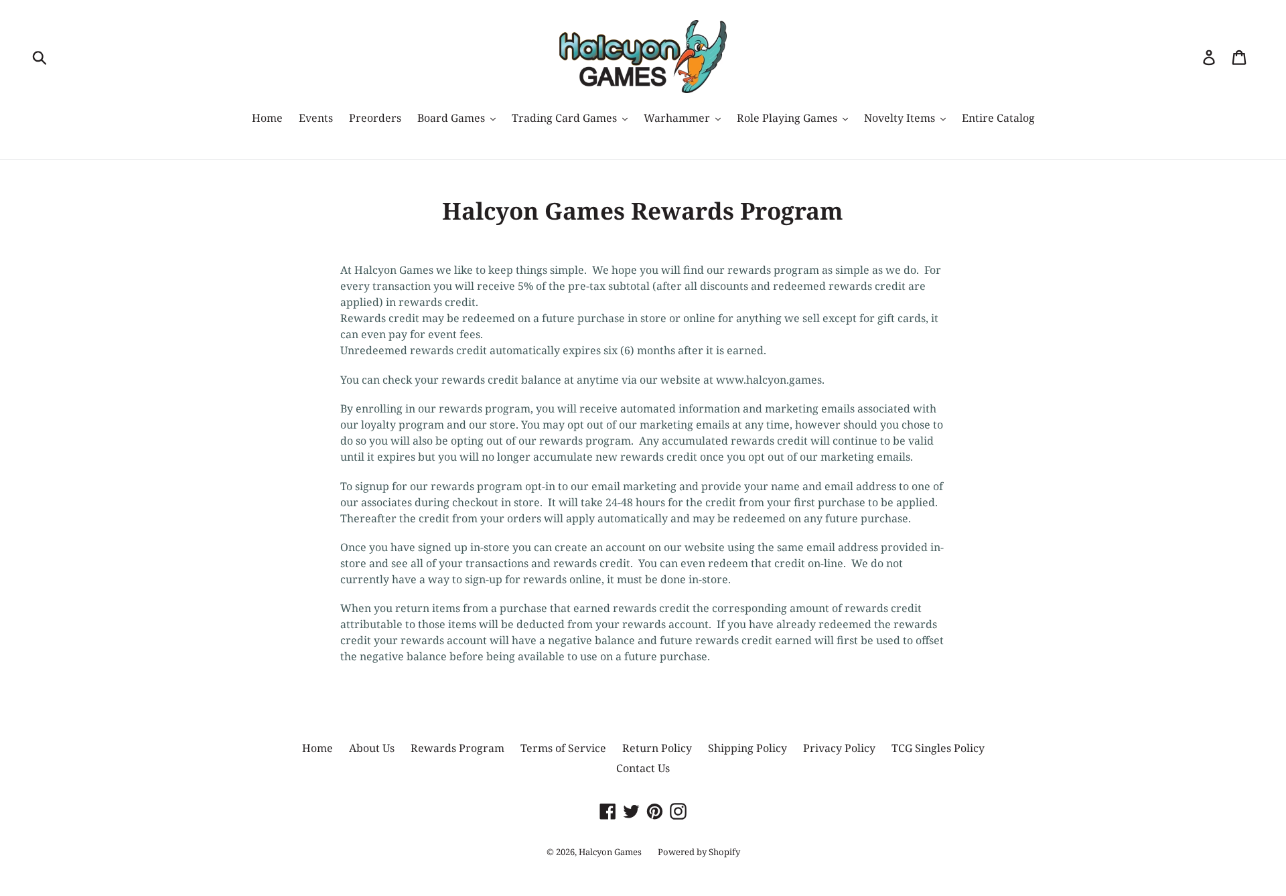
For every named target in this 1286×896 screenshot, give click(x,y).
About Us (372, 748)
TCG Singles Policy (938, 748)
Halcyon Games (610, 852)
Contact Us (643, 768)
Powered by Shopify (699, 852)
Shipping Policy (747, 748)
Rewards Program (457, 748)
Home (317, 748)
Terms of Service (563, 748)
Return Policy (657, 748)
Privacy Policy (839, 748)
